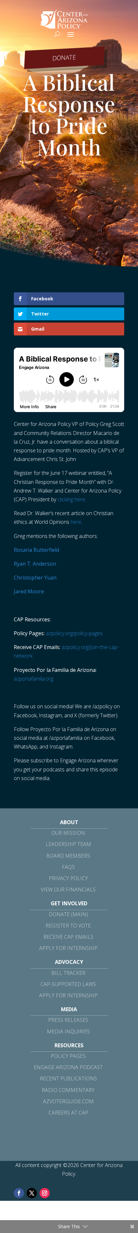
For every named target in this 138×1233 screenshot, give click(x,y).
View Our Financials (68, 889)
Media (69, 1009)
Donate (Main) (68, 914)
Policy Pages (68, 1055)
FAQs (68, 867)
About (69, 822)
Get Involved (69, 903)
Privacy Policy (68, 878)
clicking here (71, 499)
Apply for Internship (68, 948)
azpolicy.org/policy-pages (74, 633)
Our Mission (68, 832)
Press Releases (68, 1019)
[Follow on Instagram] (44, 1193)
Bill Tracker (68, 972)
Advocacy (69, 961)
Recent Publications (68, 1078)
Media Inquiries (68, 1031)
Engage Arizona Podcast (68, 1067)
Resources (69, 1045)
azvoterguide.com (68, 1101)
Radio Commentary (68, 1090)
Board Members (68, 855)
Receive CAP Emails (68, 936)
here (76, 521)
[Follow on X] (32, 1193)
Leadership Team (68, 844)
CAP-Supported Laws (68, 984)
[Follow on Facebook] (19, 1193)
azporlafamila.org (33, 678)
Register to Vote (68, 925)
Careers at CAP (68, 1112)
